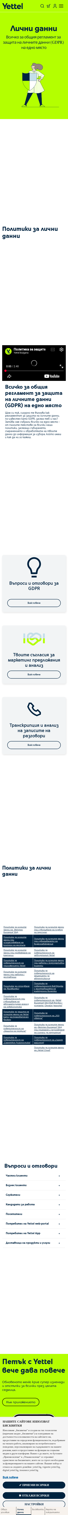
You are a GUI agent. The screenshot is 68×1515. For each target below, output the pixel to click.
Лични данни (20, 1510)
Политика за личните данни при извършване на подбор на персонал (49, 929)
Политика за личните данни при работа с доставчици (14, 974)
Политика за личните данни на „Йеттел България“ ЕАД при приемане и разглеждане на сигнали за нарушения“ (49, 1028)
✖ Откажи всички (34, 1495)
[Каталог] (13, 6)
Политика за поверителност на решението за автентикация (44, 974)
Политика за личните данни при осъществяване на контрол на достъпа (14, 941)
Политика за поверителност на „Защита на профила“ (14, 1028)
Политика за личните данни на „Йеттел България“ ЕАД (14, 929)
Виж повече (10, 1477)
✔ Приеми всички (34, 1485)
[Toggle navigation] (59, 6)
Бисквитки (38, 1509)
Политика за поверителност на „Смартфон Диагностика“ (17, 1040)
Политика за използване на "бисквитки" (16, 987)
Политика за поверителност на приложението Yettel (14, 963)
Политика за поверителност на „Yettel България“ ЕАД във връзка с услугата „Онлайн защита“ (48, 1001)
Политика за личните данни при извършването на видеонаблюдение (49, 941)
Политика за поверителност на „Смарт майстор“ (48, 1040)
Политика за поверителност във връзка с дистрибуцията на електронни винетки (48, 987)
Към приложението (20, 1402)
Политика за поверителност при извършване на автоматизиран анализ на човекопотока (16, 1001)
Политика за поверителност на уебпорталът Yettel (44, 952)
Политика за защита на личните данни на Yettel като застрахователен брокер (16, 1015)
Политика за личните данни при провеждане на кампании (17, 952)
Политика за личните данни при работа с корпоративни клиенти (49, 963)
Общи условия (5, 1510)
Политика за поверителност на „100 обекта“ (46, 1015)
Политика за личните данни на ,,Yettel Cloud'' (49, 1048)
